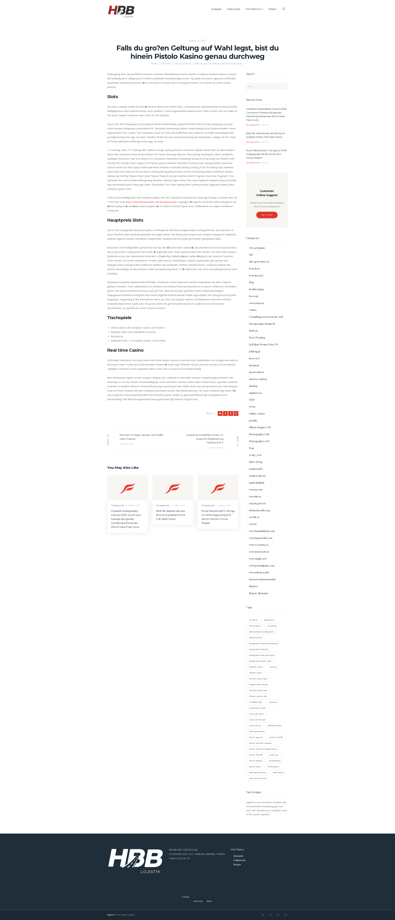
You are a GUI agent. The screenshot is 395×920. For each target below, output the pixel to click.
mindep (253, 386)
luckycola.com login (257, 708)
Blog (251, 282)
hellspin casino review (258, 684)
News (252, 406)
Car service (272, 626)
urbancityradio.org (259, 510)
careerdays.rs (256, 303)
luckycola (273, 702)
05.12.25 (265, 125)
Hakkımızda (239, 860)
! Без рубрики (257, 247)
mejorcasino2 (256, 372)
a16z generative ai (259, 261)
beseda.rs (254, 268)
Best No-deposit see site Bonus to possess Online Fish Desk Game (170, 515)
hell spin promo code (258, 690)
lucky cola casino (256, 714)
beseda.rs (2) (256, 275)
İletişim (237, 864)
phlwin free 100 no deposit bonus (263, 749)
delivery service (255, 638)
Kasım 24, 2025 (197, 40)
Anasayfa (238, 855)
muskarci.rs (255, 392)
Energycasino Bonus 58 (262, 323)
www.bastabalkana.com (262, 531)
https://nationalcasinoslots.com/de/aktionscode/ (151, 201)
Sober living (255, 461)
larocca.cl (254, 358)
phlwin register (255, 761)
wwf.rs (252, 524)
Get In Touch (267, 215)
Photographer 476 (259, 441)
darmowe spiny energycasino (261, 632)
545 (251, 254)
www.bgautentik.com (260, 538)
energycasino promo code (260, 661)
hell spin (273, 667)
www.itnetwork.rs (259, 551)
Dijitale (110, 914)
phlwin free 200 (255, 755)
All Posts (166, 63)
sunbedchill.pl (256, 482)
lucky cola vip (255, 725)
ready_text (255, 455)
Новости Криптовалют (262, 579)
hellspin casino (255, 673)
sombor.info (255, 468)
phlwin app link (256, 737)
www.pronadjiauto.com (261, 565)
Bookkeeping (256, 289)
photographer (275, 761)
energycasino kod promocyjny (262, 655)
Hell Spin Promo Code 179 (263, 344)
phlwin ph (273, 755)
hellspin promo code (257, 696)
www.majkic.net (258, 558)
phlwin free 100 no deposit (260, 743)
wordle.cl (254, 517)
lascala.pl (254, 365)
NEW (252, 399)
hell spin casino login (258, 679)
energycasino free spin (258, 649)
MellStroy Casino (275, 725)
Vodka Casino (273, 767)
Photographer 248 (259, 434)
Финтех (253, 586)
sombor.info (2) (257, 475)
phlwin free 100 (276, 737)
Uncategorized (183, 63)
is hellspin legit (255, 702)
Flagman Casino (256, 667)
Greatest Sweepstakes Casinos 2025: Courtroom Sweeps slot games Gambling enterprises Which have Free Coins (126, 519)
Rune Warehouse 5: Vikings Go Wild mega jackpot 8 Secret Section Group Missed (218, 517)
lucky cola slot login (257, 720)
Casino (253, 309)
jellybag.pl (254, 351)
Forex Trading (257, 337)
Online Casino (257, 413)
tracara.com (255, 489)
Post (251, 448)
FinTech (253, 330)
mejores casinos (258, 379)
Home (154, 63)
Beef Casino (269, 620)
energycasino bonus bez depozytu (263, 643)
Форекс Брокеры (258, 593)
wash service (278, 772)
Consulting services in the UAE (266, 316)
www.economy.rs (258, 544)
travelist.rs (255, 496)
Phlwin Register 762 (260, 427)
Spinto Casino (255, 767)
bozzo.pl (253, 296)
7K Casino (253, 620)
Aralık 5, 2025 (134, 505)
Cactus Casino (255, 626)
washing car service (257, 772)
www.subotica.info (259, 572)
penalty (253, 420)
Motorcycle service (257, 731)
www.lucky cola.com (258, 778)
